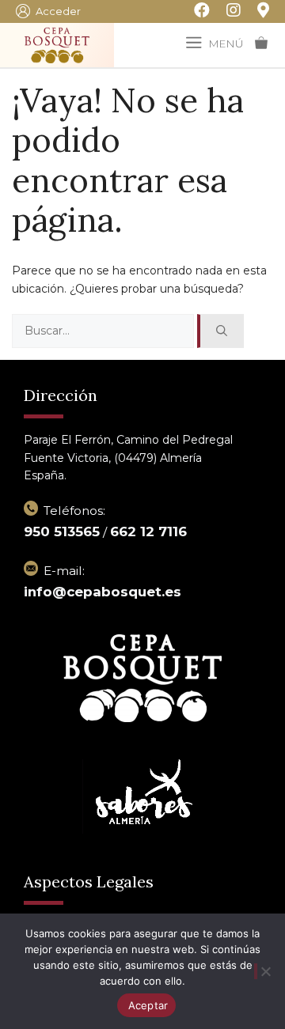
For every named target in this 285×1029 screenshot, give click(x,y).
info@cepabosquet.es (102, 592)
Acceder (58, 11)
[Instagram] (225, 11)
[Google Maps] (255, 11)
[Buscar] (220, 331)
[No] (263, 971)
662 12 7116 (148, 531)
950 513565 (62, 531)
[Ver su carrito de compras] (261, 43)
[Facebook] (193, 11)
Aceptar (148, 1005)
